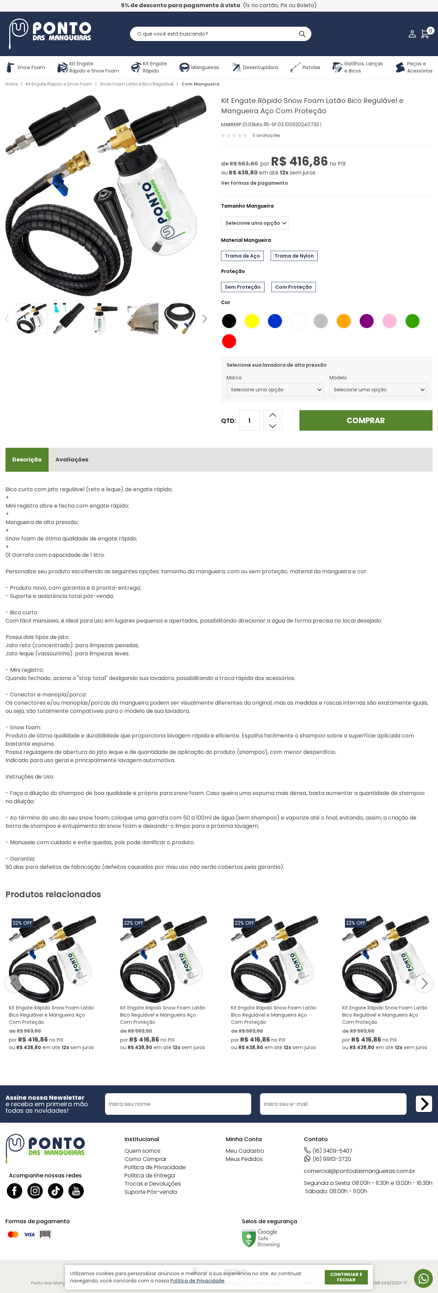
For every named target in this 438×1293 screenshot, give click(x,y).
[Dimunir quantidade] (272, 414)
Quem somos (142, 1151)
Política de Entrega (150, 1175)
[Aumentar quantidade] (272, 426)
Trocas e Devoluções (153, 1184)
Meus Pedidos (244, 1159)
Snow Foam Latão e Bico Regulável (136, 84)
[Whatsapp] (423, 1278)
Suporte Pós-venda (151, 1192)
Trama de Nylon (294, 255)
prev (10, 319)
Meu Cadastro (245, 1151)
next (201, 319)
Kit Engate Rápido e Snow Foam (59, 84)
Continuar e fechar (346, 1277)
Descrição (27, 459)
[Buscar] (302, 34)
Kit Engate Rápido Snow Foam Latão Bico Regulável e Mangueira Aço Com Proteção (51, 1015)
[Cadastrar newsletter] (424, 1103)
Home (11, 84)
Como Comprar (146, 1159)
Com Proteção (293, 287)
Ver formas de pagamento (254, 183)
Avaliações (71, 459)
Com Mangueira (200, 84)
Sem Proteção (243, 287)
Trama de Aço (242, 255)
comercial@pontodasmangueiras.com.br (359, 1171)
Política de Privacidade (155, 1167)
